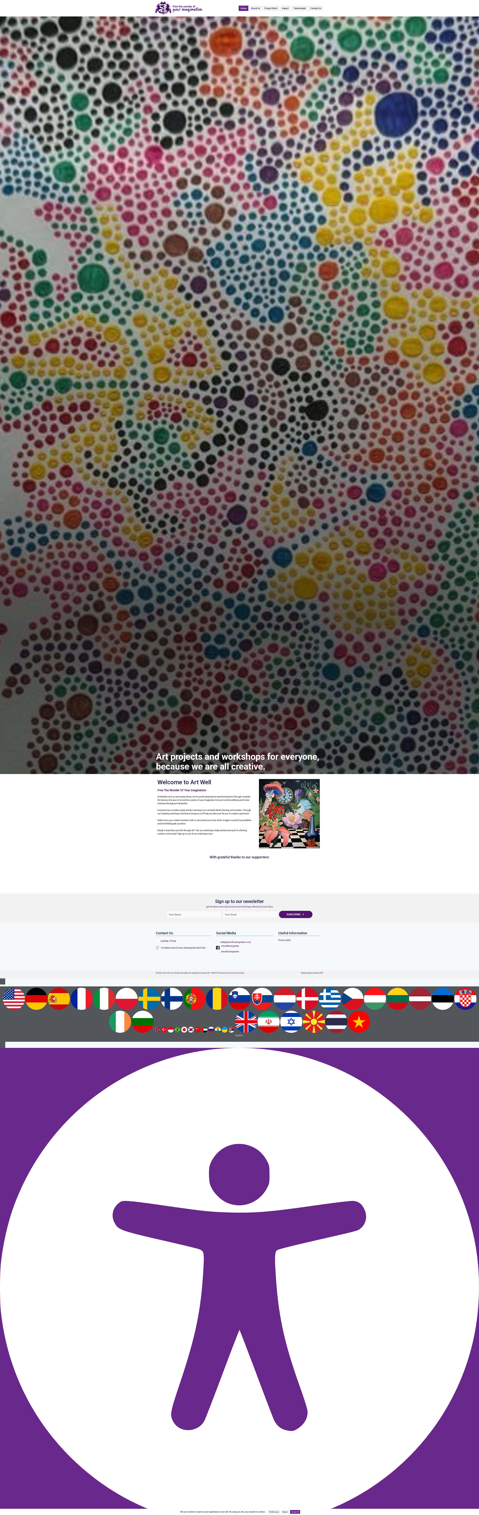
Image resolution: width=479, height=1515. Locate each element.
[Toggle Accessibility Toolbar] (2, 981)
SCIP (321, 973)
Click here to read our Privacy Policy (231, 973)
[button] (295, 914)
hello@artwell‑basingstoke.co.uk (235, 942)
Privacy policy (284, 940)
